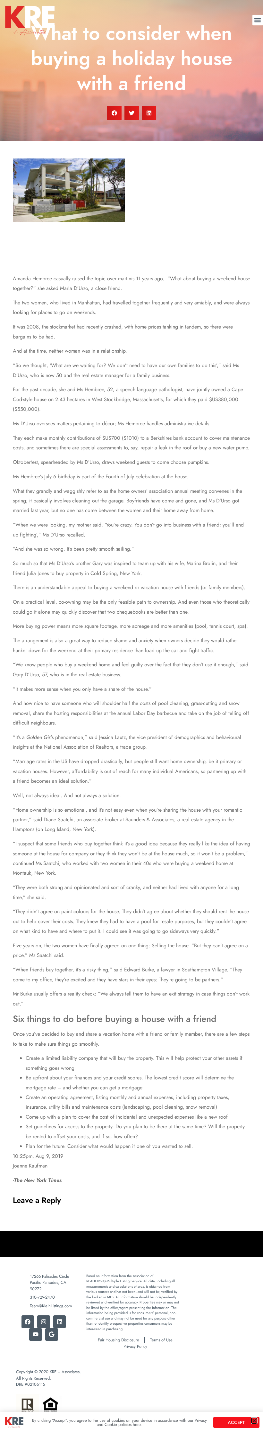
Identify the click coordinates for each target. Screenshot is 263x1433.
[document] (131, 716)
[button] (254, 1420)
